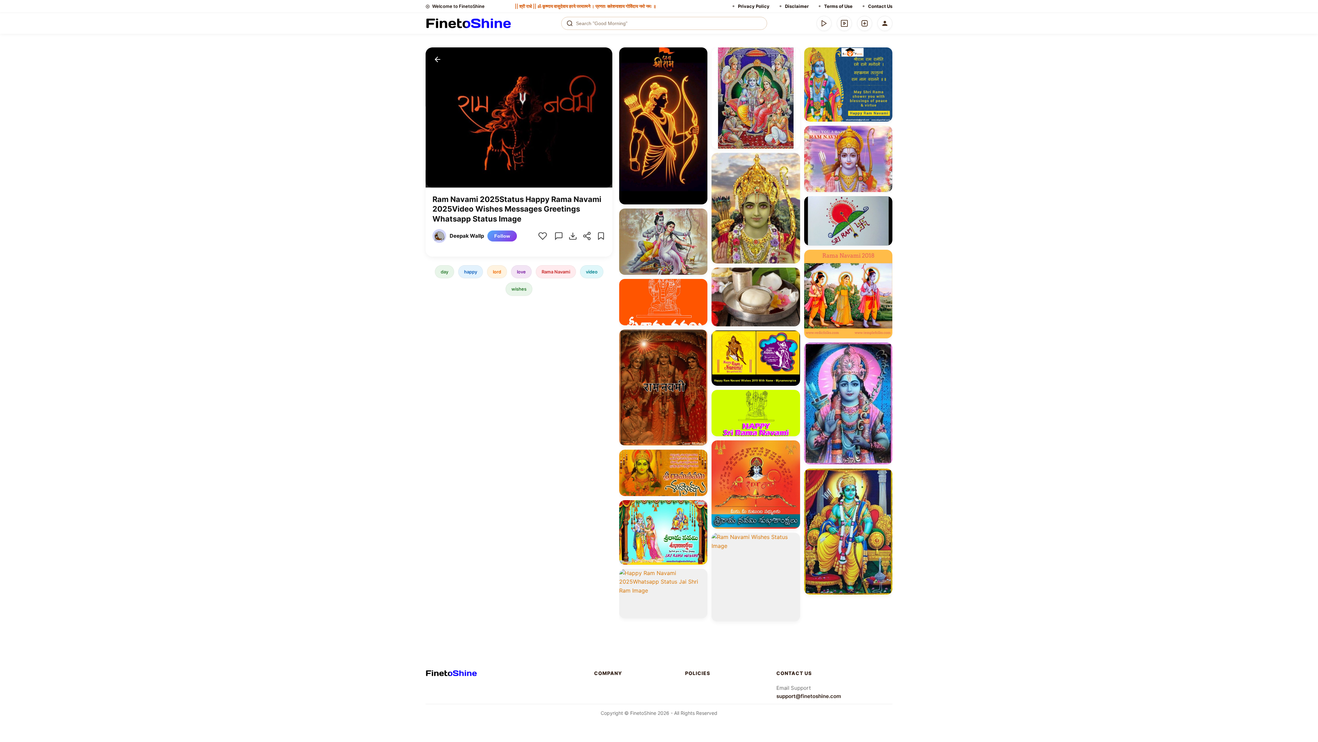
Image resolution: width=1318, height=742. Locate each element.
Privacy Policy (754, 6)
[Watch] (844, 23)
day (444, 271)
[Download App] (824, 23)
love (521, 271)
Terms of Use (838, 6)
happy (470, 271)
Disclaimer (797, 6)
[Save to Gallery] (700, 67)
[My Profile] (884, 23)
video (592, 271)
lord (497, 271)
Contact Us (880, 6)
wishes (519, 289)
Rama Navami (556, 271)
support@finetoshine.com (808, 696)
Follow (502, 236)
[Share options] (700, 55)
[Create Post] (864, 23)
